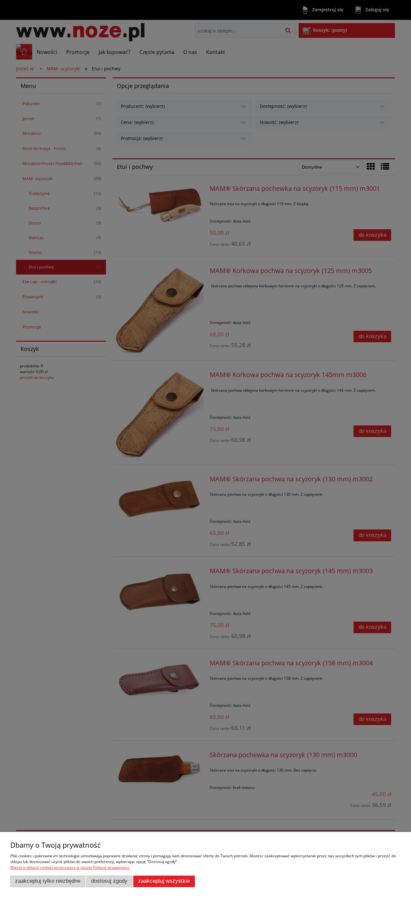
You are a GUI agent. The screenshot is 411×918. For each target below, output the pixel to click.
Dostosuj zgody (109, 881)
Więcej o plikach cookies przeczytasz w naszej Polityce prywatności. (70, 867)
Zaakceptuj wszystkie (164, 881)
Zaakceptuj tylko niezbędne (47, 881)
